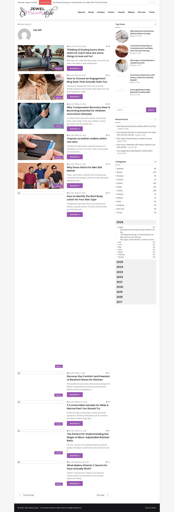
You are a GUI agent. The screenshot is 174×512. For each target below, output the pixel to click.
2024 (120, 267)
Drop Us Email (150, 508)
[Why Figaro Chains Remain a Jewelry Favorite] (121, 65)
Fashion (111, 12)
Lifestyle (121, 12)
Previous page (28, 495)
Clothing (120, 179)
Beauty (91, 12)
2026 (120, 222)
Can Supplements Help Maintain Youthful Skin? (140, 91)
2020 (120, 287)
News (119, 201)
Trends (152, 12)
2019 (120, 292)
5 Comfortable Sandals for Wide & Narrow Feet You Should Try (88, 407)
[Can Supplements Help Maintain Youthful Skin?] (121, 95)
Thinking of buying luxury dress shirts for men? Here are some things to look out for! (85, 53)
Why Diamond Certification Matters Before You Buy (142, 32)
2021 (119, 282)
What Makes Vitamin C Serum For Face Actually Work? (87, 467)
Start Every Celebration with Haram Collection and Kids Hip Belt (142, 77)
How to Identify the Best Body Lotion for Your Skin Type (85, 198)
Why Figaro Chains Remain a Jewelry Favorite (69, 2)
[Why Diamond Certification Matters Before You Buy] (121, 36)
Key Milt (37, 29)
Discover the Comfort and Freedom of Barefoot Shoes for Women (88, 378)
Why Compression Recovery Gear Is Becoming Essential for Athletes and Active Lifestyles (88, 111)
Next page (100, 495)
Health (119, 187)
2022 (120, 277)
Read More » (75, 68)
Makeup (131, 12)
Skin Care (142, 12)
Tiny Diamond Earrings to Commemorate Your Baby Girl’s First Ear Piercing (141, 48)
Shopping (120, 205)
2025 (120, 262)
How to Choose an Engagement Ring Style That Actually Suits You (87, 80)
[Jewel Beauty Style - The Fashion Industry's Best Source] (38, 12)
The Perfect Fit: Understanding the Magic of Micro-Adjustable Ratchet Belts (88, 437)
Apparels (81, 12)
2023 (120, 272)
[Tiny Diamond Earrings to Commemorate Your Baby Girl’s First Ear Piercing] (121, 51)
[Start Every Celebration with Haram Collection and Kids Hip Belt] (121, 80)
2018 (120, 297)
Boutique (101, 12)
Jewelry (120, 190)
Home (21, 24)
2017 (119, 302)
